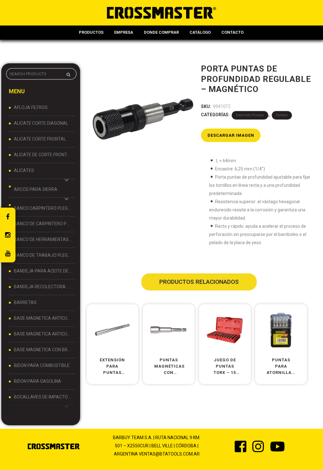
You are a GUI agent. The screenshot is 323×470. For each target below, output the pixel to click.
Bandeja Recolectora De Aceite (43, 286)
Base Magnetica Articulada (43, 318)
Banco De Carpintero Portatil (43, 223)
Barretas (25, 302)
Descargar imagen (231, 135)
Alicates (24, 170)
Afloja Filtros (31, 107)
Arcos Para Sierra (35, 189)
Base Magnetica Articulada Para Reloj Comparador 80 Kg (43, 333)
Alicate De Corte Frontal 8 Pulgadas (43, 154)
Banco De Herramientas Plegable (43, 239)
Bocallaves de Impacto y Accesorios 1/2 (43, 396)
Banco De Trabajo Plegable (43, 255)
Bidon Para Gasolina (37, 381)
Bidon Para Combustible (42, 365)
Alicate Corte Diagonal (41, 123)
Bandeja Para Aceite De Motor (43, 270)
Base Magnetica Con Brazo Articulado (43, 349)
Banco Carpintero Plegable (43, 208)
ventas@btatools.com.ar (169, 453)
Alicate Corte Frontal (40, 138)
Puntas (282, 115)
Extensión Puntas (250, 115)
